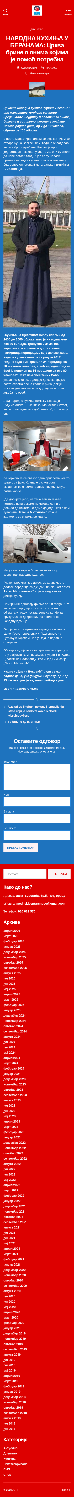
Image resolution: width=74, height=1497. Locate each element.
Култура (9, 1458)
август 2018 (12, 1418)
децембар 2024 (14, 1015)
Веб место (9, 828)
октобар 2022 (13, 1153)
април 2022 (11, 1185)
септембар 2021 (15, 1222)
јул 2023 (9, 1105)
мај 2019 (9, 1370)
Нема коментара (39, 73)
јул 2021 (9, 1232)
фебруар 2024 (13, 1068)
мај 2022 (9, 1179)
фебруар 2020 (13, 1322)
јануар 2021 (11, 1264)
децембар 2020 (14, 1269)
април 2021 (11, 1248)
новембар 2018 (14, 1402)
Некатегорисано (15, 1464)
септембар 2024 (15, 1031)
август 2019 (12, 1354)
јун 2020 (9, 1301)
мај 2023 (9, 1116)
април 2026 (11, 930)
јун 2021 (9, 1238)
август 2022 (12, 1164)
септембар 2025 (15, 967)
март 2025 (10, 999)
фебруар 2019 (13, 1386)
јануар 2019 (11, 1391)
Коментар (10, 761)
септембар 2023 (15, 1095)
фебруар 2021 (13, 1259)
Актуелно (10, 1448)
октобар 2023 (13, 1089)
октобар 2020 (13, 1280)
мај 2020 (9, 1307)
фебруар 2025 (13, 1005)
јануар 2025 (11, 1010)
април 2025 (11, 994)
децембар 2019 (14, 1333)
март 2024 (10, 1063)
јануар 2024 (11, 1073)
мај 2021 (9, 1243)
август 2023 (12, 1100)
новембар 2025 (14, 957)
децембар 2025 (14, 952)
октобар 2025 (13, 962)
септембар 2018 (15, 1413)
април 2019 (11, 1375)
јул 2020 (9, 1296)
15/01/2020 (51, 67)
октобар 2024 (13, 1026)
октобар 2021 (13, 1216)
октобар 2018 (13, 1407)
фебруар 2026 (13, 941)
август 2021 (12, 1227)
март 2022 (10, 1190)
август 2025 (12, 973)
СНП (6, 1469)
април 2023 (11, 1121)
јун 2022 (9, 1174)
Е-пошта (9, 811)
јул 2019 (9, 1360)
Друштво (37, 29)
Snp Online (31, 67)
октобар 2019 (13, 1344)
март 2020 (10, 1317)
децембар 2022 (14, 1142)
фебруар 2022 (13, 1195)
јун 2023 (9, 1111)
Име (6, 794)
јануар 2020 (11, 1328)
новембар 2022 (14, 1148)
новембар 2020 (14, 1275)
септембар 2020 (15, 1285)
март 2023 (10, 1126)
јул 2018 (9, 1423)
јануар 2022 (11, 1201)
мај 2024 (9, 1052)
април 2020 (11, 1312)
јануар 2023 (11, 1137)
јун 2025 (9, 983)
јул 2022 (9, 1169)
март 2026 (10, 936)
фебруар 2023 (13, 1132)
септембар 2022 (15, 1158)
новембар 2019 (14, 1338)
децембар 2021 (14, 1206)
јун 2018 (9, 1428)
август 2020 (12, 1291)
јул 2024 (9, 1042)
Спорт (8, 1474)
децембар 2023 (14, 1079)
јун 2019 (9, 1365)
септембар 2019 (15, 1349)
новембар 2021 (14, 1211)
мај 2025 (9, 989)
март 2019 (10, 1381)
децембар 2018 (14, 1397)
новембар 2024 (14, 1020)
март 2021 (10, 1254)
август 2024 (12, 1036)
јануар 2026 (11, 946)
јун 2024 (9, 1047)
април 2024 (11, 1058)
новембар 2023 (14, 1084)
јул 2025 (9, 978)
